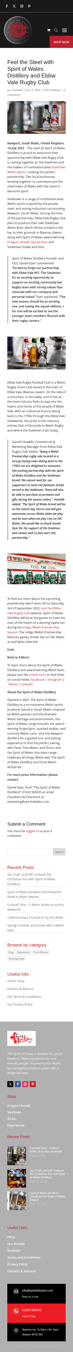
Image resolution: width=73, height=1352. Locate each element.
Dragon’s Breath (19, 1106)
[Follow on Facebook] (7, 6)
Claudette (17, 90)
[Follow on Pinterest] (29, 6)
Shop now (61, 42)
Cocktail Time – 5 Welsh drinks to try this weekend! (46, 1149)
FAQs (11, 1237)
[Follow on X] (14, 6)
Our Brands (16, 1244)
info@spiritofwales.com (37, 1290)
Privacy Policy (17, 1264)
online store (37, 675)
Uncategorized (16, 958)
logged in (32, 831)
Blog (11, 952)
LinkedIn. (27, 684)
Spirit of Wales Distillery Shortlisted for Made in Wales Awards (47, 1196)
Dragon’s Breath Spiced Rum (27, 242)
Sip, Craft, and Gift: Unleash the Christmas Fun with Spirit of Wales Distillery (31, 879)
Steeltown (14, 1112)
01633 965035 (31, 1310)
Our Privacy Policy (20, 1004)
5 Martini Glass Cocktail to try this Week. (35, 917)
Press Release (52, 90)
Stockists (14, 1251)
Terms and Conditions (24, 1258)
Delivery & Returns (20, 989)
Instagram (55, 679)
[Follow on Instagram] (22, 6)
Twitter (13, 684)
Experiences (23, 952)
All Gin (11, 1119)
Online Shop (16, 981)
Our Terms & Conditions (24, 997)
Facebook (37, 679)
